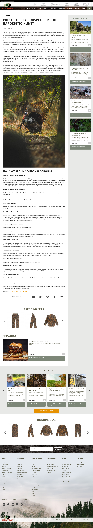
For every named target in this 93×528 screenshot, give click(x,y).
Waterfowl (80, 405)
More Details (15, 322)
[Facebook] (33, 296)
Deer (72, 81)
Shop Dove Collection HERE (7, 1)
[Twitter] (40, 296)
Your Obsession (12, 12)
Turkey (73, 48)
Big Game (73, 114)
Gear (12, 403)
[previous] (5, 321)
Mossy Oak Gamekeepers (80, 81)
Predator (82, 403)
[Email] (61, 296)
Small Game (71, 405)
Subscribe (58, 449)
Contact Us (24, 499)
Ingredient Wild (41, 357)
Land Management (56, 403)
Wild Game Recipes (33, 357)
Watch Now (52, 400)
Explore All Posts (46, 410)
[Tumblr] (54, 296)
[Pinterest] (47, 296)
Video (61, 403)
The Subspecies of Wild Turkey (18, 292)
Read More (32, 354)
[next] (61, 321)
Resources (4, 499)
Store (14, 499)
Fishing (78, 403)
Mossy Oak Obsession (80, 146)
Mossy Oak (4, 12)
